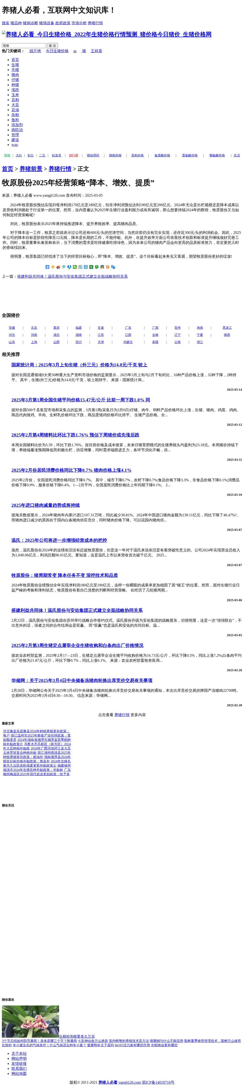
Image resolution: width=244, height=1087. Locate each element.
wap (14, 145)
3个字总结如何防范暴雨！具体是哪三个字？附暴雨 (39, 1041)
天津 (101, 342)
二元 (42, 155)
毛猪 (15, 70)
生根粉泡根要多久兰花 (77, 1036)
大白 (19, 155)
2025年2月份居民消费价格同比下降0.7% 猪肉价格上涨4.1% (71, 470)
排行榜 (73, 155)
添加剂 (17, 125)
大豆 (15, 105)
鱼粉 (15, 120)
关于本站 (19, 1053)
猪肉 (15, 75)
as (74, 51)
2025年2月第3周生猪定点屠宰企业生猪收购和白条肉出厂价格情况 (77, 645)
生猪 (15, 65)
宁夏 (200, 335)
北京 (34, 327)
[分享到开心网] (108, 267)
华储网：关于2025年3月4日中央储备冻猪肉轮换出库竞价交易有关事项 (81, 680)
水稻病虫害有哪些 (164, 1045)
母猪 (7, 155)
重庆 (56, 327)
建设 (15, 140)
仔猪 (15, 80)
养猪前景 (31, 169)
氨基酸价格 (162, 155)
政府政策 (63, 23)
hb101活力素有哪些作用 (132, 1045)
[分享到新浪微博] (58, 267)
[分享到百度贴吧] (80, 267)
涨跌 (15, 90)
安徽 (12, 327)
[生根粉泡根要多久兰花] (30, 1036)
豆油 (15, 110)
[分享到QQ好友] (102, 267)
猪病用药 (93, 155)
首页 (15, 60)
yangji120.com (129, 1082)
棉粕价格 (115, 155)
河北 (12, 335)
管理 (15, 135)
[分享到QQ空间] (53, 267)
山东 (12, 342)
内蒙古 (128, 342)
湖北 (56, 335)
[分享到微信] (75, 267)
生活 (237, 155)
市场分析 (79, 23)
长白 (30, 155)
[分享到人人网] (69, 267)
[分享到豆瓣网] (91, 267)
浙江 (200, 342)
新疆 (155, 342)
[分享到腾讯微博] (64, 267)
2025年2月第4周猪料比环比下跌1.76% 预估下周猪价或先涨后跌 (75, 434)
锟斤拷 (35, 51)
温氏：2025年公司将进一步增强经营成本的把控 (59, 540)
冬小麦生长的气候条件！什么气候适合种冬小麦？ (49, 1045)
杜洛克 (56, 155)
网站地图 (19, 1074)
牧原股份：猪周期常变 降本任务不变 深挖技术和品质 (64, 575)
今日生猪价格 (57, 51)
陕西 (227, 335)
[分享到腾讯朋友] (97, 267)
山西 (56, 342)
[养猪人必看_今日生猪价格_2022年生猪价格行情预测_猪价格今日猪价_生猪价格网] (107, 34)
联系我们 (19, 1068)
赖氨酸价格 (217, 155)
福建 (79, 327)
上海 (34, 342)
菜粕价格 (137, 155)
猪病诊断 (30, 23)
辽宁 (177, 335)
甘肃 (101, 327)
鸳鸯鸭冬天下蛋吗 (100, 1045)
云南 (177, 342)
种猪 (15, 85)
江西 (128, 335)
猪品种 (16, 23)
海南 (200, 327)
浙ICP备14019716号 (158, 1082)
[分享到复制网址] (113, 267)
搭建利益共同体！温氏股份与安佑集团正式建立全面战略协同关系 (72, 276)
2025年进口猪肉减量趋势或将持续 (45, 505)
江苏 (101, 335)
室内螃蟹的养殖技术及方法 (129, 1041)
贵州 (177, 327)
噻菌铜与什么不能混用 (166, 1041)
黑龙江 (227, 327)
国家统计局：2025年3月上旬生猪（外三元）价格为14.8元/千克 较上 (79, 364)
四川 (79, 342)
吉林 (155, 335)
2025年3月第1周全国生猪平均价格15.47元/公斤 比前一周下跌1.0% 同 (80, 399)
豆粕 (15, 100)
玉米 (15, 95)
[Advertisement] (40, 295)
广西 (155, 327)
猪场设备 (46, 23)
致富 (6, 23)
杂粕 (15, 115)
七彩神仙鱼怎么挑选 (93, 1041)
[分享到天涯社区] (86, 267)
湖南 (79, 335)
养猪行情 (95, 23)
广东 (128, 327)
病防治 (17, 130)
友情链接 (19, 1063)
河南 (34, 335)
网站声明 (19, 1058)
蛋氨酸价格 (190, 155)
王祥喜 (96, 51)
